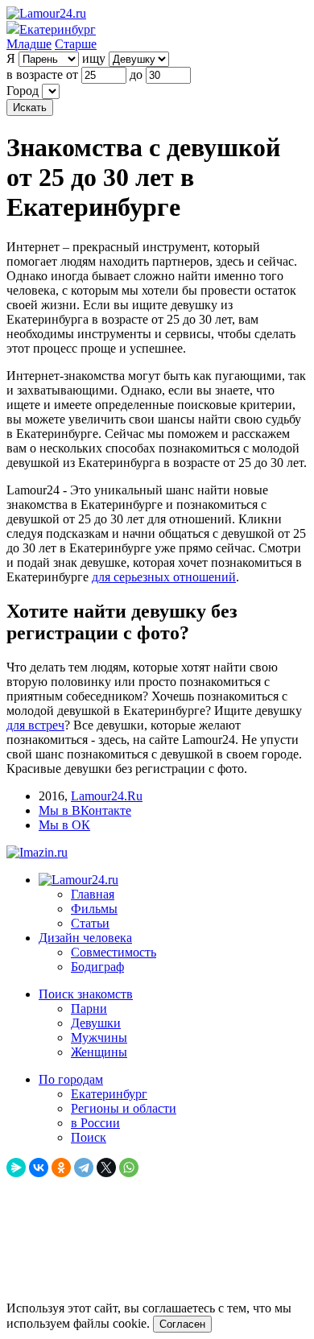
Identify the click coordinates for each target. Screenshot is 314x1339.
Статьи (90, 923)
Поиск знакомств (86, 994)
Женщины (99, 1052)
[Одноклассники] (61, 1167)
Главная (92, 894)
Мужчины (99, 1037)
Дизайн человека (85, 937)
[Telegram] (83, 1167)
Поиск (88, 1137)
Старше (76, 44)
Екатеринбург (109, 1094)
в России (95, 1123)
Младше (29, 44)
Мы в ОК (64, 825)
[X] (106, 1167)
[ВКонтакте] (38, 1167)
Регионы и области (123, 1108)
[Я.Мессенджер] (16, 1167)
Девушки (96, 1023)
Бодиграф (97, 966)
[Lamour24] (78, 879)
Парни (89, 1008)
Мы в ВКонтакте (85, 810)
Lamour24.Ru (107, 796)
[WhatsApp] (128, 1167)
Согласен (182, 1324)
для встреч (35, 725)
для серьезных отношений (164, 577)
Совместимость (113, 952)
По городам (71, 1079)
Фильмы (94, 908)
